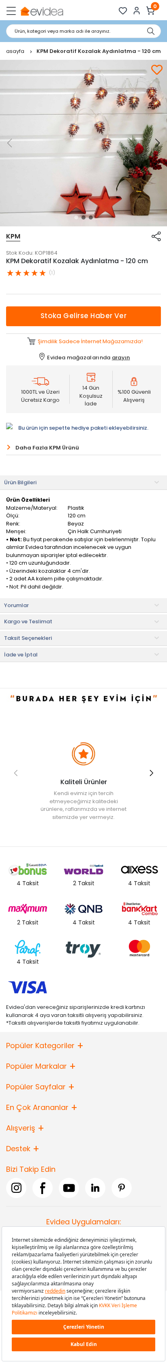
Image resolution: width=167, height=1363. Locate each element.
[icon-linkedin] (95, 1188)
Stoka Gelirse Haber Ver (84, 316)
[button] (76, 217)
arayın (121, 357)
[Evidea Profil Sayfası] (136, 10)
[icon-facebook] (42, 1188)
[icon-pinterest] (121, 1188)
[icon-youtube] (69, 1188)
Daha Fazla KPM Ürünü (47, 448)
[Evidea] (41, 10)
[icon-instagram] (16, 1188)
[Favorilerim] (123, 10)
